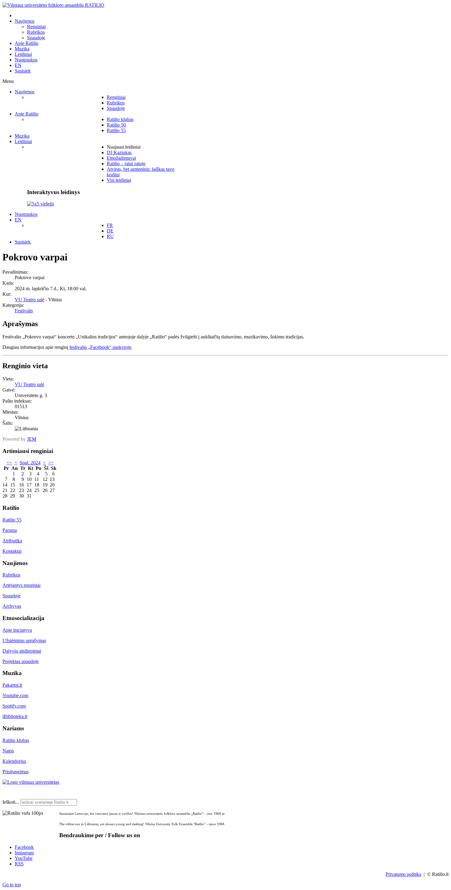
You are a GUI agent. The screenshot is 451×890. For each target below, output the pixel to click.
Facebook (24, 847)
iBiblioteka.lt (14, 716)
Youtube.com (15, 695)
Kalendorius (14, 761)
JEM (31, 439)
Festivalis (24, 310)
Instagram (24, 852)
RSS (19, 863)
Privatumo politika (403, 874)
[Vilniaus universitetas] (30, 782)
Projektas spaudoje (20, 661)
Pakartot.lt (12, 685)
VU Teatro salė (29, 299)
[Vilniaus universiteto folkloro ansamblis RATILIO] (53, 5)
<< (9, 462)
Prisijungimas (15, 771)
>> (51, 462)
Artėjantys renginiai (21, 585)
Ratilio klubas (15, 740)
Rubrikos (11, 574)
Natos (8, 750)
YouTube (24, 858)
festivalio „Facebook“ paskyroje (100, 347)
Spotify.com (14, 705)
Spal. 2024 (30, 462)
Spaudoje (11, 595)
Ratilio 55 (11, 519)
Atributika (12, 540)
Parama (9, 530)
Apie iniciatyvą (17, 630)
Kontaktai (11, 551)
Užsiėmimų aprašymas (24, 640)
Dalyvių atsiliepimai (21, 651)
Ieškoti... (10, 802)
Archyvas (11, 606)
